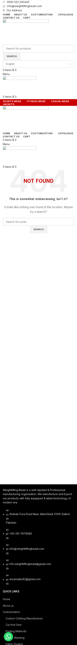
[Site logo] (26, 31)
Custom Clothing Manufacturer (24, 618)
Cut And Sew (13, 624)
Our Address (14, 10)
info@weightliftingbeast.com (24, 6)
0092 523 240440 (18, 2)
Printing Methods (16, 631)
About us (8, 605)
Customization (11, 611)
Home (6, 599)
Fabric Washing (15, 637)
